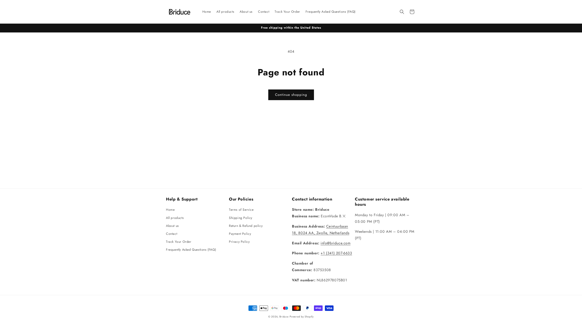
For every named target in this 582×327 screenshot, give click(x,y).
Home (170, 209)
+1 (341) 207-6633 (336, 253)
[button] (402, 12)
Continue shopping (291, 94)
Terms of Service (241, 209)
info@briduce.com (336, 243)
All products (175, 218)
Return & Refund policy (246, 225)
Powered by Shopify (302, 316)
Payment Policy (240, 233)
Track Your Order (178, 241)
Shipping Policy (240, 218)
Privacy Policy (239, 241)
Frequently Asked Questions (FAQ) (191, 249)
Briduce (284, 316)
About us (172, 225)
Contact (171, 233)
